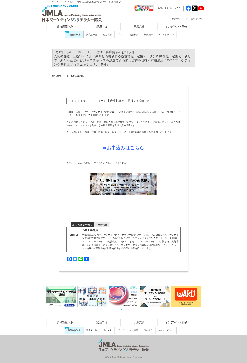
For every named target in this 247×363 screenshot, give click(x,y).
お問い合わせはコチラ (169, 8)
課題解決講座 (74, 34)
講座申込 (101, 26)
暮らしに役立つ (166, 34)
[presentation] (42, 298)
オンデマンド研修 (176, 26)
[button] (122, 309)
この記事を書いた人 (83, 225)
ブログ (120, 34)
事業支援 (139, 26)
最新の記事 (103, 225)
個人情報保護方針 (194, 19)
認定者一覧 (91, 34)
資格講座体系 (65, 26)
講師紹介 (148, 34)
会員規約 (176, 19)
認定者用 (107, 34)
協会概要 (134, 34)
